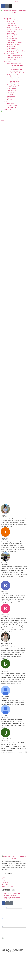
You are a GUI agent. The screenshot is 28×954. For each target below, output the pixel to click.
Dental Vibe (10, 33)
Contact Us (7, 109)
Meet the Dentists (12, 105)
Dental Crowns (11, 31)
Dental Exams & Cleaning (14, 42)
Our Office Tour (11, 107)
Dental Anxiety (11, 90)
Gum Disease (11, 96)
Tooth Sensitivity (12, 88)
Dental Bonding (11, 25)
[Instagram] (10, 6)
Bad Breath (10, 94)
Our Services (7, 18)
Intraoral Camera (12, 38)
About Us (6, 102)
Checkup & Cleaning (13, 85)
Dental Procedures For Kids (15, 55)
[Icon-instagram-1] (11, 903)
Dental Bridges (14, 81)
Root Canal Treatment (13, 44)
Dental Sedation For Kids (14, 57)
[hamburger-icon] (2, 16)
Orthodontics (11, 23)
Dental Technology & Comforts (16, 52)
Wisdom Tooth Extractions (18, 73)
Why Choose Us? (12, 103)
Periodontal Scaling (12, 35)
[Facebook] (3, 6)
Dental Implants (11, 22)
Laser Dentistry (11, 40)
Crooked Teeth (11, 87)
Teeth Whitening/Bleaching (15, 50)
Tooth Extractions (15, 71)
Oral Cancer (10, 92)
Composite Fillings (12, 20)
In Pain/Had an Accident (14, 63)
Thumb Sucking (11, 59)
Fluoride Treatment (12, 37)
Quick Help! (7, 61)
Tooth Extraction (12, 48)
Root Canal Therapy (16, 69)
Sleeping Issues (11, 98)
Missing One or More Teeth (15, 79)
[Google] (7, 6)
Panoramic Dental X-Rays (14, 29)
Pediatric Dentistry (9, 54)
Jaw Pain (9, 100)
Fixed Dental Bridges (13, 27)
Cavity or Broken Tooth (14, 75)
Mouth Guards (11, 46)
